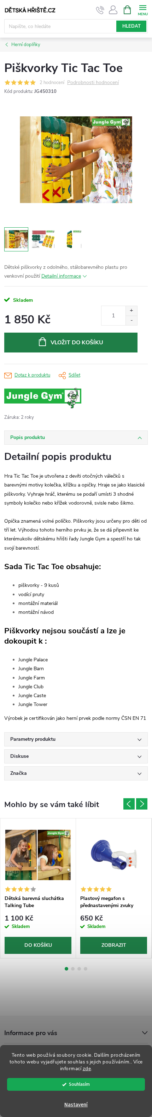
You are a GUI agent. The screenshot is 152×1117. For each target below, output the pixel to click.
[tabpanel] (38, 888)
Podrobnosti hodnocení (93, 83)
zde (87, 1068)
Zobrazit (113, 945)
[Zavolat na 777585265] (100, 10)
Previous (129, 804)
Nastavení (76, 1104)
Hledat (131, 26)
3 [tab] (79, 969)
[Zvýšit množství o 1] (131, 311)
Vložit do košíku (77, 342)
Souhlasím (79, 1084)
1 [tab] (66, 969)
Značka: (59, 398)
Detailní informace (61, 276)
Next (141, 804)
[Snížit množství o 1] (131, 320)
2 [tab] (73, 969)
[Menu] (142, 9)
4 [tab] (85, 969)
